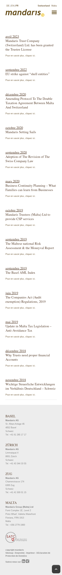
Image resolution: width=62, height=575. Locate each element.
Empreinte (20, 553)
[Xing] (27, 562)
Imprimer (30, 553)
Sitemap (9, 553)
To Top (56, 569)
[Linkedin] (24, 562)
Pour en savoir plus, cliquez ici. (20, 55)
